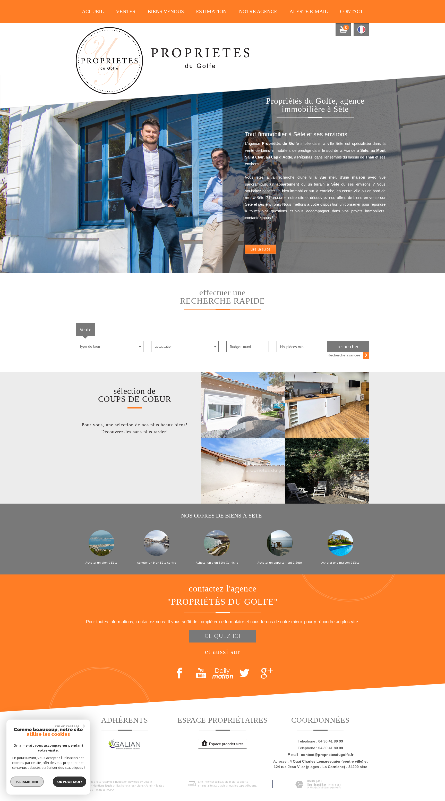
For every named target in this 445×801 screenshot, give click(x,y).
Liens (139, 785)
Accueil (93, 11)
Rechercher (348, 346)
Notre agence (258, 11)
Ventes (125, 11)
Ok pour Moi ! (69, 781)
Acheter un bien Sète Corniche (217, 562)
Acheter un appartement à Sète (280, 562)
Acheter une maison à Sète (340, 562)
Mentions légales (103, 785)
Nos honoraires (125, 785)
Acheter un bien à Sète (101, 562)
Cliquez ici (223, 636)
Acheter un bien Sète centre (156, 562)
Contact (351, 11)
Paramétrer (27, 781)
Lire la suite (260, 249)
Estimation (211, 11)
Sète (335, 184)
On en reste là (67, 726)
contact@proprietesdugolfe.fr (327, 755)
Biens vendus (166, 11)
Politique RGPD (104, 789)
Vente (85, 329)
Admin (149, 785)
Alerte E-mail (308, 11)
